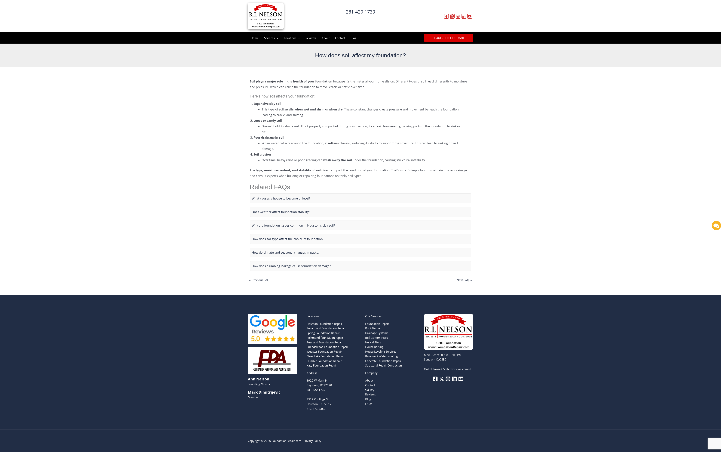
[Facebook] (446, 16)
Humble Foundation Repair (324, 361)
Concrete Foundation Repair (383, 361)
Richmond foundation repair (325, 337)
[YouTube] (469, 16)
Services (269, 38)
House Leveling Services (380, 351)
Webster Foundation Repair (324, 351)
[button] (361, 19)
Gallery (369, 390)
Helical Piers (373, 342)
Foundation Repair (377, 324)
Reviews (310, 38)
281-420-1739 (360, 11)
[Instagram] (458, 16)
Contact (340, 38)
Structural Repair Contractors (384, 365)
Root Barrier (373, 328)
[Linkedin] (464, 16)
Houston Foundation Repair (324, 324)
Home (255, 38)
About (326, 38)
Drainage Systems (376, 333)
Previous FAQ (258, 280)
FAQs (368, 404)
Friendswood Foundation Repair (327, 347)
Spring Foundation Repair (323, 333)
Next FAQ (465, 280)
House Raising (374, 347)
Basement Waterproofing (381, 356)
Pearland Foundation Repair (325, 342)
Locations (290, 38)
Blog (353, 38)
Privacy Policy (312, 441)
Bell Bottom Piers (376, 337)
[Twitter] (452, 16)
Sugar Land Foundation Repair (326, 328)
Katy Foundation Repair (322, 365)
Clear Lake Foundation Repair (326, 356)
